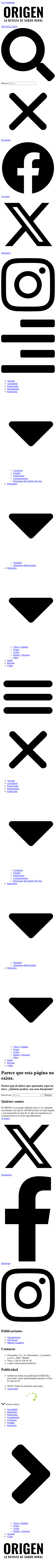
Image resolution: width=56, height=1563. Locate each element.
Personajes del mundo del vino (27, 481)
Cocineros (18, 470)
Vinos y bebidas (20, 647)
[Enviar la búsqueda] (42, 1095)
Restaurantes (13, 389)
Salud (10, 660)
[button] (28, 55)
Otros (15, 657)
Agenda (11, 381)
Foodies (17, 473)
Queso (16, 649)
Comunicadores (20, 478)
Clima (10, 665)
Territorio (17, 562)
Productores (18, 476)
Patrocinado (12, 386)
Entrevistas (12, 1414)
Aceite (16, 652)
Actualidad (12, 383)
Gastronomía (13, 1417)
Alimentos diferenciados (24, 565)
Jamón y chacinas (21, 655)
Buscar (4, 83)
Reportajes (12, 1412)
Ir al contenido (8, 2)
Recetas (10, 663)
